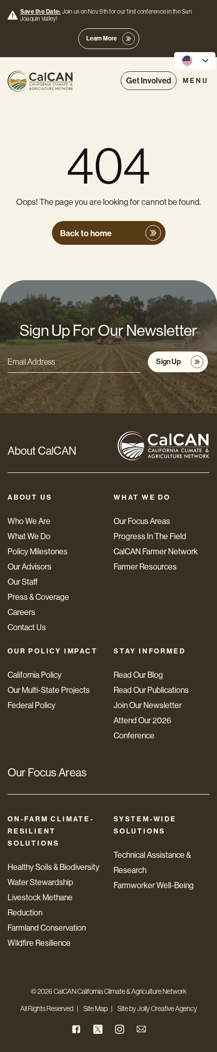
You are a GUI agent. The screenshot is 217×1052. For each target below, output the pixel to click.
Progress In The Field (150, 536)
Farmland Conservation (47, 928)
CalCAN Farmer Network (156, 551)
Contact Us (27, 627)
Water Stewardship (40, 882)
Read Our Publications (151, 690)
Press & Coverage (38, 597)
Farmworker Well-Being (154, 885)
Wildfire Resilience (39, 943)
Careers (21, 612)
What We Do (29, 536)
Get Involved (148, 80)
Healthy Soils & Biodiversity (53, 867)
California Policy (35, 675)
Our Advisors (29, 567)
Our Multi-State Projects (49, 690)
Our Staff (23, 582)
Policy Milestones (38, 551)
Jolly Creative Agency (167, 1008)
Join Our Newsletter (148, 705)
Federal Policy (32, 705)
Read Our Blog (138, 675)
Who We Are (29, 521)
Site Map (95, 1008)
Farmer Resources (145, 567)
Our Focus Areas (142, 521)
